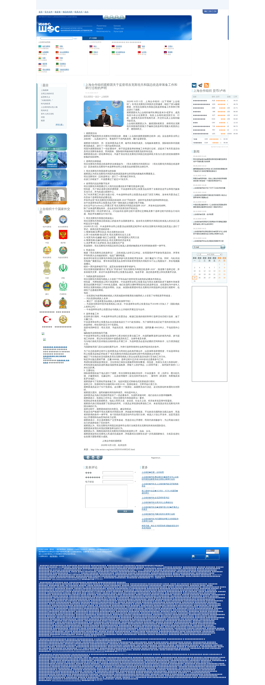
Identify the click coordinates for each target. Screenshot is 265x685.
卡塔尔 (170, 46)
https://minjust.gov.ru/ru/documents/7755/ (66, 579)
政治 (97, 96)
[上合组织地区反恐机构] (51, 170)
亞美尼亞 (119, 46)
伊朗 (61, 46)
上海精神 (44, 90)
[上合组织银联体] (51, 188)
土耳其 (144, 52)
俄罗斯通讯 (54, 556)
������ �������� (55, 347)
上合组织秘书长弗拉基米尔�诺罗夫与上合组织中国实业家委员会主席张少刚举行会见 (160, 478)
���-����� (63, 312)
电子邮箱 (89, 482)
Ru (205, 11)
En (210, 11)
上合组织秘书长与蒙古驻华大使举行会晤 (158, 514)
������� (92, 477)
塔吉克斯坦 (46, 69)
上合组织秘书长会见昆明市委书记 (155, 498)
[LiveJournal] (167, 458)
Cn (215, 11)
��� (88, 472)
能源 (43, 120)
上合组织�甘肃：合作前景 (203, 214)
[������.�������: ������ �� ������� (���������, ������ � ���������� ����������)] (212, 557)
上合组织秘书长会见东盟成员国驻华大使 (208, 241)
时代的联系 (45, 104)
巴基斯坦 (63, 63)
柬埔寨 (170, 52)
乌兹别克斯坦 (64, 69)
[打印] (98, 457)
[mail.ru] (212, 550)
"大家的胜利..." (47, 100)
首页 (41, 12)
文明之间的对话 (47, 94)
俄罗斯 (44, 63)
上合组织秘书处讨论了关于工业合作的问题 (209, 188)
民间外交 (44, 110)
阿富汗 (96, 52)
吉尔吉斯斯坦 (64, 52)
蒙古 (95, 46)
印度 (44, 58)
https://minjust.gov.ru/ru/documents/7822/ (66, 680)
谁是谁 (58, 12)
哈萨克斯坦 (46, 46)
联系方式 (79, 12)
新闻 (196, 151)
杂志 (86, 12)
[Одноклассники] (174, 458)
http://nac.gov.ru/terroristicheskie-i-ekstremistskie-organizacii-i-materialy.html (78, 651)
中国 (61, 58)
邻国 (43, 117)
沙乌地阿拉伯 (120, 52)
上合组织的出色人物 (49, 107)
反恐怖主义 (45, 97)
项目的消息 (68, 12)
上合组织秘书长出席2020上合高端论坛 (157, 502)
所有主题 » (60, 124)
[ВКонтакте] (171, 458)
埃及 (143, 46)
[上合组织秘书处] (51, 134)
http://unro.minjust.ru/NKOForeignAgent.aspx (68, 636)
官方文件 (49, 12)
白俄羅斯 (45, 52)
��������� (47, 312)
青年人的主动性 (47, 114)
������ (47, 327)
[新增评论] (88, 457)
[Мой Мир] (177, 458)
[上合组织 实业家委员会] (51, 152)
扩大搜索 (93, 38)
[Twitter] (164, 458)
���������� (63, 327)
